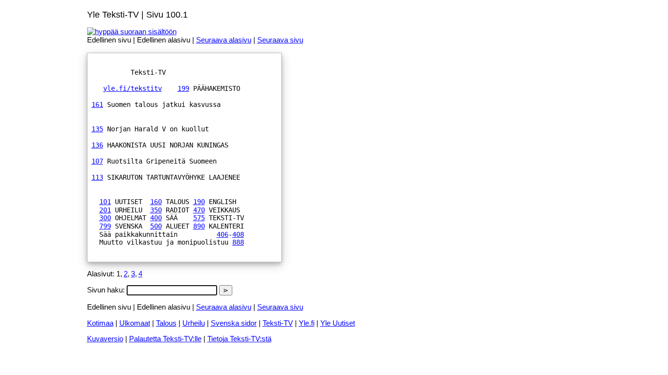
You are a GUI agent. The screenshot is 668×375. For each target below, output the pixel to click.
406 (222, 234)
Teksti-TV (278, 323)
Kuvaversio (105, 338)
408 (238, 234)
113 (97, 177)
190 (199, 202)
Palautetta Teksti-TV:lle (165, 338)
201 (105, 210)
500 (156, 226)
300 (105, 218)
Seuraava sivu (280, 40)
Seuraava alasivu (223, 40)
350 (156, 210)
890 (199, 226)
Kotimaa (100, 323)
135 (97, 129)
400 (156, 218)
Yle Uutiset (337, 323)
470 (199, 210)
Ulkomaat (134, 323)
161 (97, 104)
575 (199, 218)
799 (105, 226)
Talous (166, 323)
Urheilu (193, 323)
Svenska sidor (234, 323)
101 (105, 202)
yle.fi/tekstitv (132, 88)
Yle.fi (306, 323)
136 (97, 145)
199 (183, 88)
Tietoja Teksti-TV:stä (239, 338)
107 (97, 161)
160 (156, 202)
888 (238, 242)
